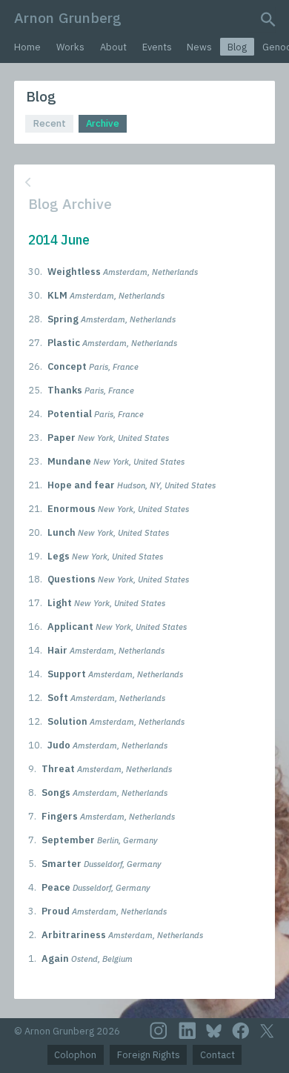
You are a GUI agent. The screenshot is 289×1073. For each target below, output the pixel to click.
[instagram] (158, 1030)
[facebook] (240, 1030)
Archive (102, 123)
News (199, 47)
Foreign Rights (148, 1055)
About (113, 47)
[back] (143, 182)
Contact (217, 1055)
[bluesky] (214, 1030)
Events (157, 47)
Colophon (75, 1055)
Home (27, 47)
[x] (266, 1031)
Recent (49, 123)
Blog (237, 47)
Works (70, 47)
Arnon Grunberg (68, 17)
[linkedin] (187, 1030)
